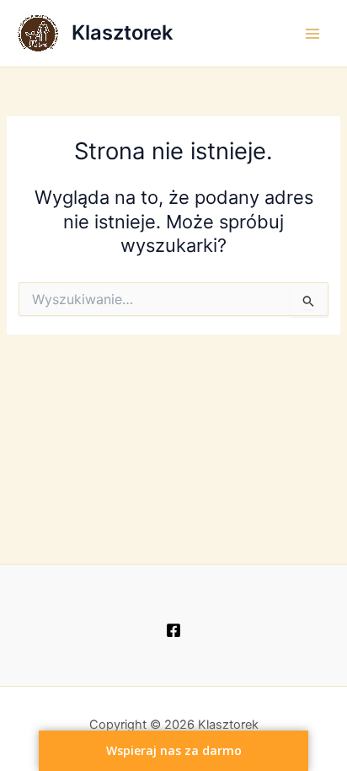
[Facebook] (173, 630)
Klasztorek (122, 32)
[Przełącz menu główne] (312, 33)
